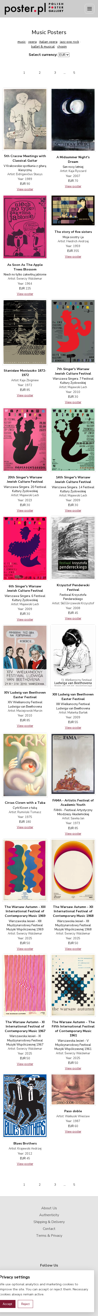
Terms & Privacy (49, 1235)
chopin (62, 46)
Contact (49, 1228)
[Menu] (89, 9)
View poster (25, 189)
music (22, 42)
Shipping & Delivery (49, 1221)
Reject (25, 1304)
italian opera (48, 42)
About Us (49, 1208)
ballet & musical (43, 46)
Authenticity (49, 1215)
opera (32, 42)
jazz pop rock (69, 42)
